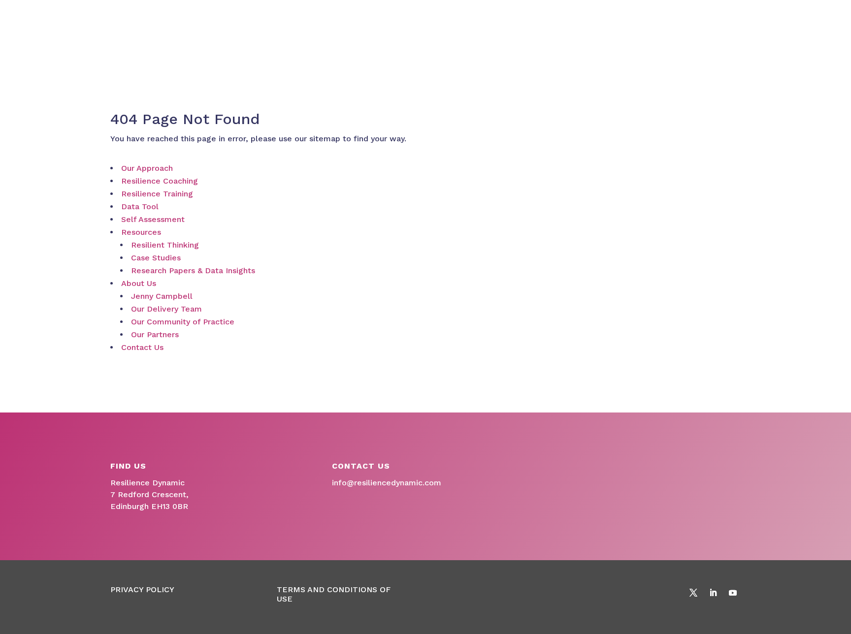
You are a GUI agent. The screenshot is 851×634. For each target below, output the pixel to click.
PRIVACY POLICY (142, 589)
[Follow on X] (693, 593)
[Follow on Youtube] (733, 593)
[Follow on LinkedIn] (713, 593)
